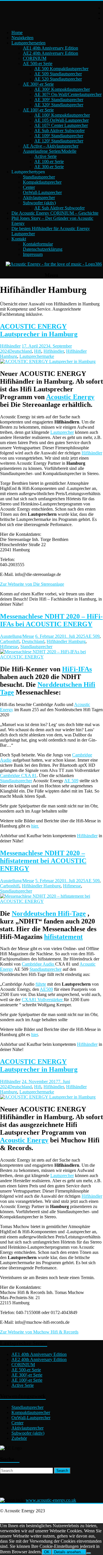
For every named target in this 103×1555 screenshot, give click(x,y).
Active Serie (45, 156)
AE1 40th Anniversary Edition (50, 48)
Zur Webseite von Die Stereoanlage (32, 584)
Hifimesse (9, 646)
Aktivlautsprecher (39, 197)
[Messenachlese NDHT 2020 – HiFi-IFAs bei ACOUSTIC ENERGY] (51, 656)
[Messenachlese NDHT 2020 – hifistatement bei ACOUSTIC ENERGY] (51, 901)
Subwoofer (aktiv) (39, 202)
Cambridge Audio (38, 964)
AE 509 (92, 636)
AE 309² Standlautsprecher (58, 99)
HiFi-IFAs (77, 669)
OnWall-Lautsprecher (42, 192)
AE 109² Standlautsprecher (58, 135)
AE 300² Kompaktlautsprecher (62, 89)
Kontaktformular (38, 244)
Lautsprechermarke (36, 356)
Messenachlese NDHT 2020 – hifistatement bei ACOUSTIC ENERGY (43, 860)
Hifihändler (10, 346)
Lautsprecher (62, 432)
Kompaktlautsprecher (42, 182)
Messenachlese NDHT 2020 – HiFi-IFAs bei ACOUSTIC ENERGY (51, 620)
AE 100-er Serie (49, 161)
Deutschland (20, 351)
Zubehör (19, 1438)
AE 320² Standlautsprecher (58, 104)
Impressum (33, 254)
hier (34, 1034)
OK (46, 1552)
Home (17, 32)
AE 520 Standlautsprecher (58, 79)
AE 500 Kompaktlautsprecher (61, 68)
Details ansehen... (69, 1552)
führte (40, 984)
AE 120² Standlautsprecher (58, 140)
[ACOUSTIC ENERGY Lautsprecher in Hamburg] (48, 361)
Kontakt (18, 238)
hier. (35, 825)
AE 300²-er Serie (38, 84)
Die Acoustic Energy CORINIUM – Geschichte (54, 213)
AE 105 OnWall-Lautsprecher (61, 120)
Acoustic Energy (70, 397)
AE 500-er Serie (37, 63)
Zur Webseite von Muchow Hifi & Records (39, 1332)
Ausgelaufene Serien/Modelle (49, 151)
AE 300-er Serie (49, 166)
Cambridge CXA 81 (18, 775)
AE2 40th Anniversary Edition (50, 53)
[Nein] (88, 1553)
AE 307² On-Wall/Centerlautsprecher (68, 94)
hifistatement (63, 936)
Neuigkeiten (22, 37)
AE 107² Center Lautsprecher (61, 125)
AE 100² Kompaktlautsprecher (62, 115)
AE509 (46, 989)
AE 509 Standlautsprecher (58, 73)
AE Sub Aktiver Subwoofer (59, 130)
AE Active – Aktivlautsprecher (50, 146)
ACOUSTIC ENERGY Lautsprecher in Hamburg (39, 330)
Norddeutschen (60, 684)
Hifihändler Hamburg (66, 641)
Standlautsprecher (39, 176)
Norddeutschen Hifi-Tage (49, 913)
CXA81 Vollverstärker (43, 999)
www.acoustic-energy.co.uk (51, 1500)
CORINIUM (34, 58)
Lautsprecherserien (28, 42)
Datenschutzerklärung (42, 249)
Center (29, 187)
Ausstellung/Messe (17, 636)
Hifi (37, 351)
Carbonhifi (9, 641)
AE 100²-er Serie (38, 109)
